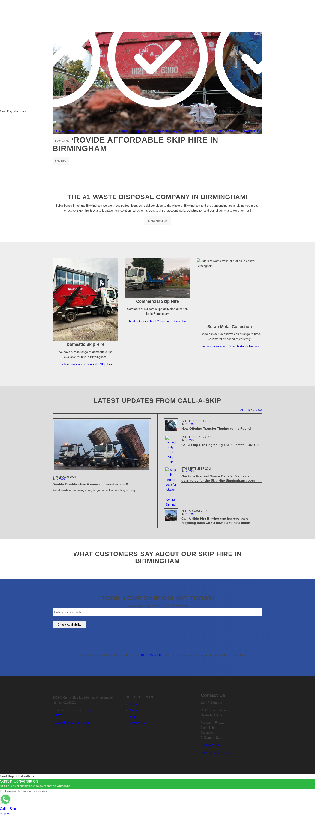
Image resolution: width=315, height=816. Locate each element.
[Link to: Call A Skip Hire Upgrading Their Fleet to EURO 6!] (171, 450)
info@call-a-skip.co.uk (216, 752)
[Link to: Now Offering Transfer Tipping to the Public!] (171, 425)
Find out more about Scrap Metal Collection (230, 346)
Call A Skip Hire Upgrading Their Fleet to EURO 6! (220, 445)
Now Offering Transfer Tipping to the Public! (216, 428)
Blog (133, 717)
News (60, 479)
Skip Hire (60, 160)
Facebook (59, 722)
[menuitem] (123, 131)
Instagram (83, 722)
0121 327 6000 (151, 655)
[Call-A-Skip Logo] (64, 131)
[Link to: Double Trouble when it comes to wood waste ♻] (101, 445)
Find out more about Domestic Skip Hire (85, 364)
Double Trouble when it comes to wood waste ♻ (90, 484)
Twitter (71, 722)
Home (134, 704)
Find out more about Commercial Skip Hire (157, 321)
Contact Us (137, 723)
